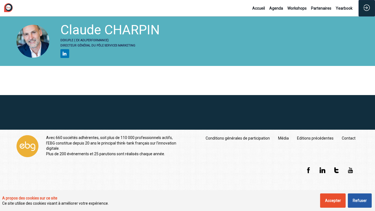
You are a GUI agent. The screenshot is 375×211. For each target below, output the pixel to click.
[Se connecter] (367, 8)
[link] (258, 8)
